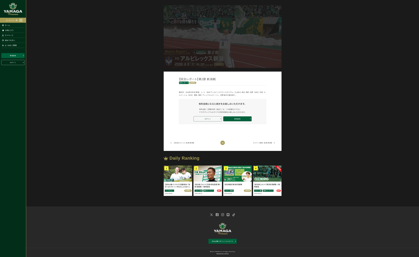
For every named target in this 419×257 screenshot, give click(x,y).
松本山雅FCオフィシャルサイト (223, 241)
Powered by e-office (222, 253)
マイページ (8, 35)
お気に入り (9, 30)
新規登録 (13, 56)
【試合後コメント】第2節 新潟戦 (183, 143)
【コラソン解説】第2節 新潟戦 (262, 143)
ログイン (13, 62)
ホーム (7, 25)
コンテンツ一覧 (12, 20)
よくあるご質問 (10, 45)
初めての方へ (9, 40)
